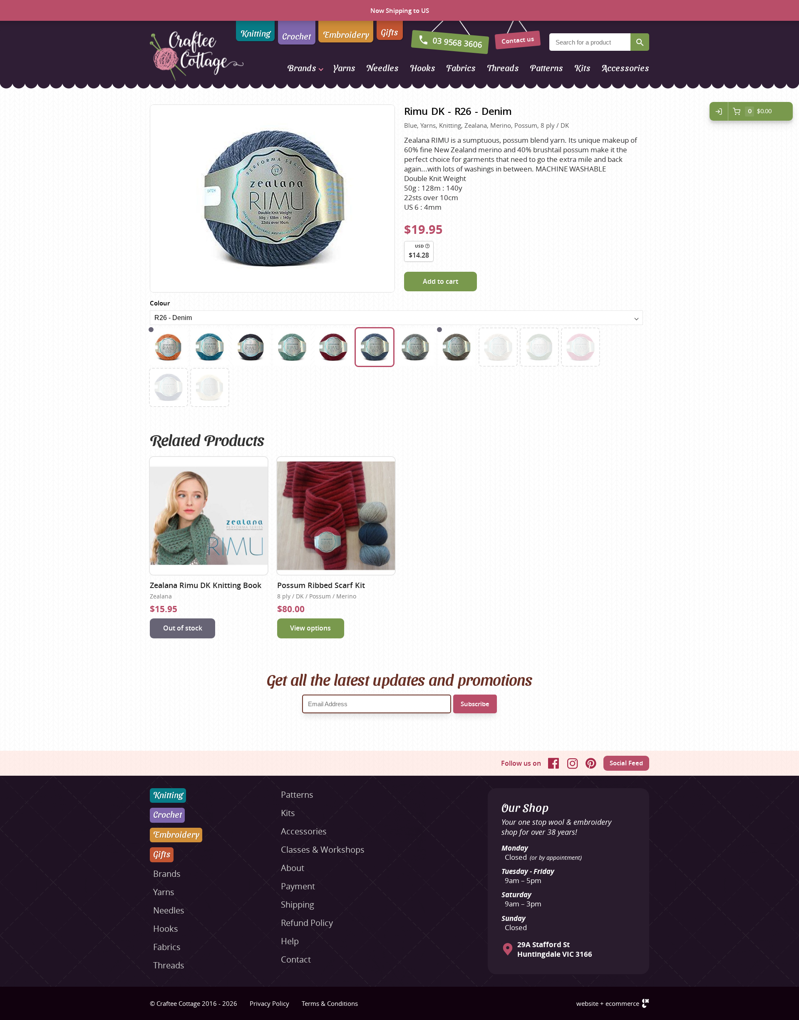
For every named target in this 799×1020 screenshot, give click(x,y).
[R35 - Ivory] (209, 387)
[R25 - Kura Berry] (333, 347)
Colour (160, 303)
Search (639, 42)
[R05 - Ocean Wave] (209, 347)
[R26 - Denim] (374, 347)
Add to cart (440, 281)
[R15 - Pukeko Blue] (168, 387)
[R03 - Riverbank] (168, 347)
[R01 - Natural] (498, 347)
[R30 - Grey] (415, 347)
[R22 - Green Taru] (292, 347)
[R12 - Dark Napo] (251, 347)
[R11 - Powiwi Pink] (580, 347)
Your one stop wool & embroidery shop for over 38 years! (556, 827)
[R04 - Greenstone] (539, 347)
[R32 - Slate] (457, 347)
